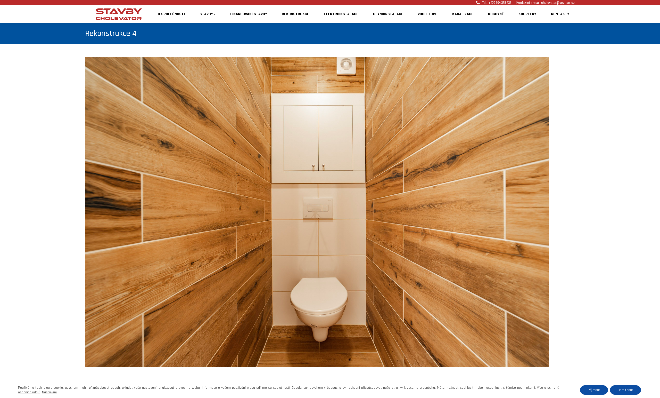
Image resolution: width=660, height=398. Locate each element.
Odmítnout (625, 390)
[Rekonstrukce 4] (330, 212)
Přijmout (594, 390)
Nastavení (49, 392)
